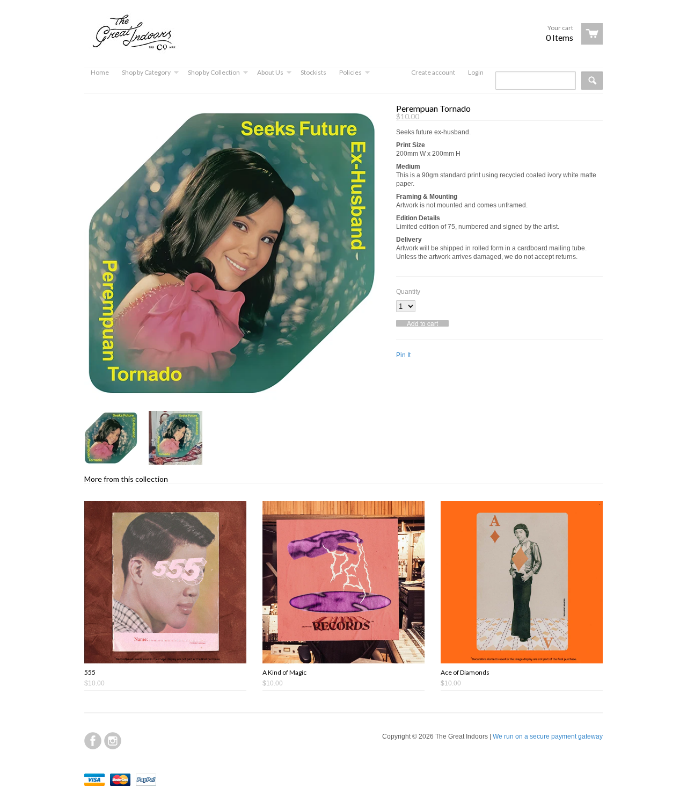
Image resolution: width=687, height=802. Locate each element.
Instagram (112, 740)
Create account (433, 72)
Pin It (403, 355)
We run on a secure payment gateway (548, 736)
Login (476, 72)
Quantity (408, 291)
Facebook (92, 740)
